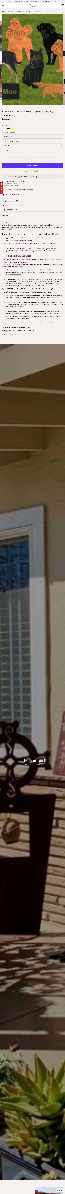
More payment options (32, 171)
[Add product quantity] (8, 154)
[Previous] (10, 1)
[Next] (55, 1)
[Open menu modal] (3, 5)
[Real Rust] (4, 129)
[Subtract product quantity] (3, 154)
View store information (11, 185)
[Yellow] (13, 129)
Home (4, 11)
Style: (8, 133)
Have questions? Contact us (15, 201)
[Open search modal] (58, 5)
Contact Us (1, 189)
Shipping (14, 190)
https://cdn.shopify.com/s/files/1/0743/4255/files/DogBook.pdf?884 (26, 292)
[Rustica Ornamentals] (32, 5)
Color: (7, 126)
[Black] (8, 129)
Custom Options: (11, 142)
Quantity (5, 150)
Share (6, 215)
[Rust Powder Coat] (17, 129)
